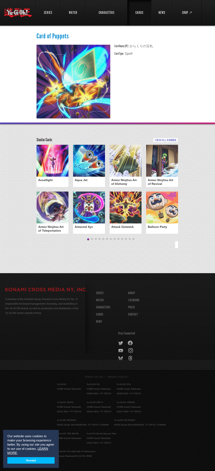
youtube (121, 350)
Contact (133, 314)
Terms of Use (94, 377)
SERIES (100, 293)
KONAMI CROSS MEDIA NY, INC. (46, 290)
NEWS (99, 322)
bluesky (121, 358)
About (131, 293)
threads (131, 358)
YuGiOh (18, 12)
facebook (130, 343)
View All (165, 140)
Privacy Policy (118, 377)
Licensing (133, 300)
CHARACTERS (103, 307)
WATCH (100, 300)
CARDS (99, 314)
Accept (31, 460)
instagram (131, 350)
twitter (120, 343)
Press (131, 307)
